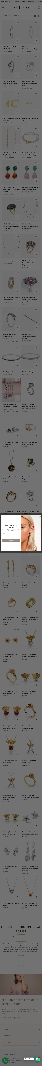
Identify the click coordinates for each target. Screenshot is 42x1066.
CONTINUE (11, 540)
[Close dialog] (40, 516)
